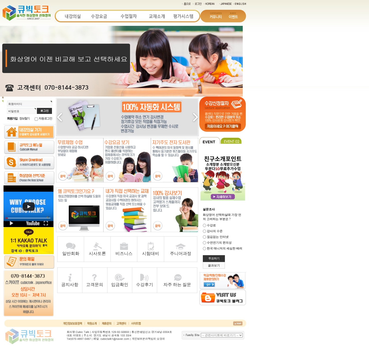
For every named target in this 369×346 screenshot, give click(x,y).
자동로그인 (45, 118)
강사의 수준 (215, 231)
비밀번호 (13, 111)
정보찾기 (24, 118)
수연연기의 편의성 (219, 242)
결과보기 (214, 265)
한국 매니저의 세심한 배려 (224, 248)
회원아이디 (15, 103)
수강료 (211, 225)
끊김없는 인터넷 (218, 237)
